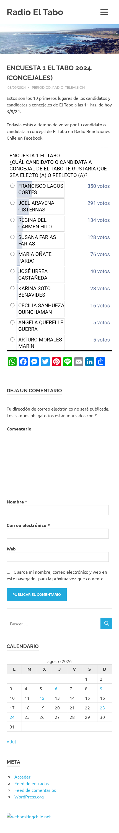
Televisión (75, 87)
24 (12, 717)
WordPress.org (29, 796)
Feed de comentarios (35, 790)
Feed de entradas (31, 783)
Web (11, 549)
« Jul (11, 741)
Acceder (22, 776)
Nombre (17, 502)
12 (42, 698)
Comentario (19, 429)
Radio (57, 87)
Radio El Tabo (35, 12)
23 (102, 707)
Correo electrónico (28, 525)
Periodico (41, 87)
